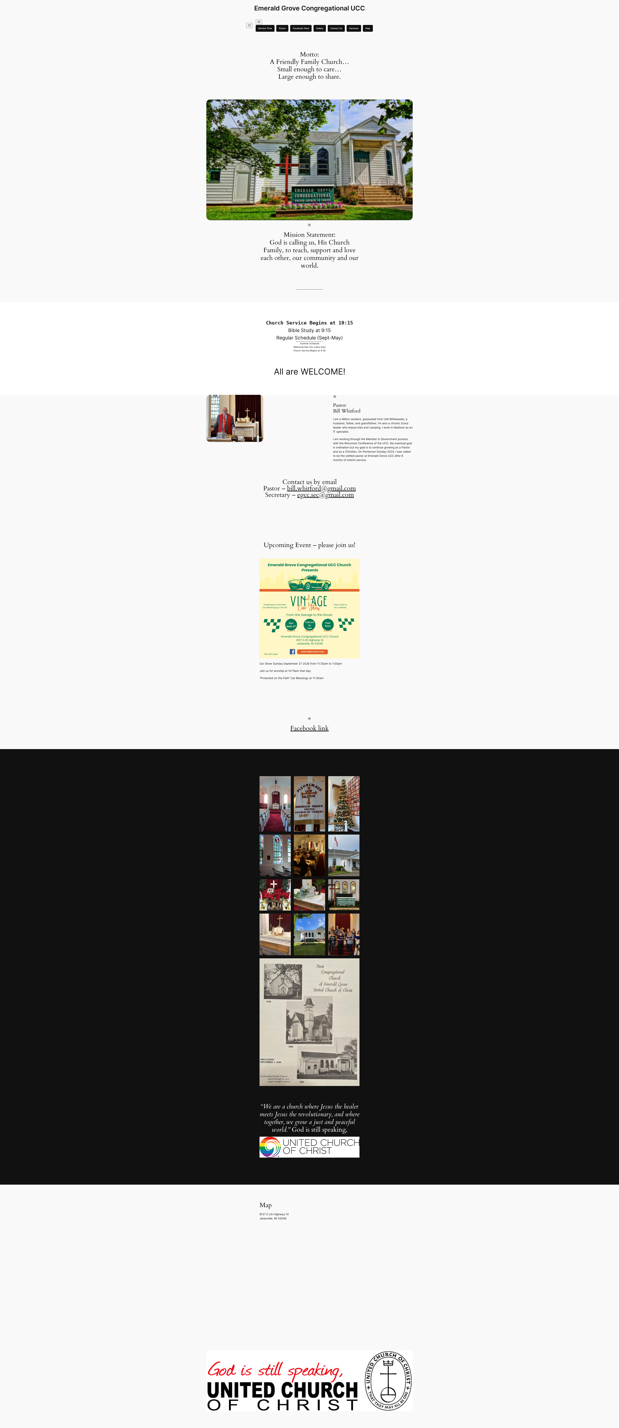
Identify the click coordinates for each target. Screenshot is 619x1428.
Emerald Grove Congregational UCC (309, 8)
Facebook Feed (301, 28)
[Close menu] (259, 22)
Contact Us (336, 28)
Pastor (282, 28)
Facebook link (309, 728)
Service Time (265, 28)
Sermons (354, 28)
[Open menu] (249, 25)
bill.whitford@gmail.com (321, 488)
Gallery (319, 28)
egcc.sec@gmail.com (325, 494)
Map (367, 28)
